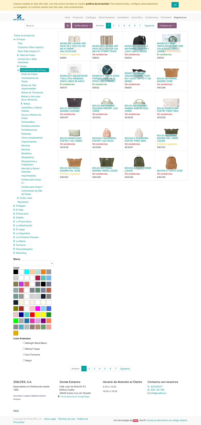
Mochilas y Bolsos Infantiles (30, 170)
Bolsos (27, 103)
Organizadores (29, 141)
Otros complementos (32, 137)
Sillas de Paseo (27, 55)
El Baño (20, 217)
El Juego (20, 229)
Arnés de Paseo (29, 74)
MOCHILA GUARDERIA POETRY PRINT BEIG (136, 139)
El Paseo (21, 39)
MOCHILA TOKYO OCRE (169, 170)
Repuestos (23, 201)
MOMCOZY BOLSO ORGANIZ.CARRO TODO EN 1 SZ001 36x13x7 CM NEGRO (138, 77)
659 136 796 (157, 389)
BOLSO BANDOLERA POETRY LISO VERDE (71, 139)
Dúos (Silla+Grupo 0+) (29, 51)
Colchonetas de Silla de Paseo (31, 192)
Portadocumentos (30, 126)
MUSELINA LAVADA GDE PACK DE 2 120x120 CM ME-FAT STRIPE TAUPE (105, 49)
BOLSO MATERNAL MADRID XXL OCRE (70, 169)
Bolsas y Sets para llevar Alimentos (30, 98)
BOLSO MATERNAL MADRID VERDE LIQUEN (104, 169)
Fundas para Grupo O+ (31, 181)
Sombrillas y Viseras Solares (31, 109)
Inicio (16, 410)
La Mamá (20, 241)
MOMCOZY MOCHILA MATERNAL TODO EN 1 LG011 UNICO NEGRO (137, 49)
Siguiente (149, 25)
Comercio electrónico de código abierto (167, 420)
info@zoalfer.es (158, 393)
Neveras (25, 145)
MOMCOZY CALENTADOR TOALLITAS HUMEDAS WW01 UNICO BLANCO (73, 78)
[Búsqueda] (68, 25)
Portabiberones (29, 129)
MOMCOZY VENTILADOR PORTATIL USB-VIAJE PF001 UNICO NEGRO (105, 78)
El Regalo (20, 205)
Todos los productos (24, 35)
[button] (167, 25)
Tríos (20, 43)
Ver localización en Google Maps (75, 396)
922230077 (157, 386)
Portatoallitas (28, 122)
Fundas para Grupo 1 (32, 186)
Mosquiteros (27, 157)
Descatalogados (24, 249)
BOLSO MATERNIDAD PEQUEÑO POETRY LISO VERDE (105, 108)
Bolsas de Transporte (32, 92)
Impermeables (28, 175)
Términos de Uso (66, 418)
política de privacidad (97, 3)
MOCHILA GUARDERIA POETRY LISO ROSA (104, 139)
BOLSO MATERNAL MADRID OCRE (167, 79)
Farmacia (20, 245)
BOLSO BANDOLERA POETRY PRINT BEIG (168, 109)
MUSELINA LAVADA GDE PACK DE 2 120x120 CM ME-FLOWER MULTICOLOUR (73, 47)
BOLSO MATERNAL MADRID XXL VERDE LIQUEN (167, 138)
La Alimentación (24, 225)
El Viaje (19, 209)
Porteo (23, 66)
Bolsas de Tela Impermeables (28, 87)
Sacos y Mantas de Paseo (31, 116)
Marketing (21, 253)
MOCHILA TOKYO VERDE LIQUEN (138, 169)
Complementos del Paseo (33, 70)
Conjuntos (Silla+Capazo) (30, 47)
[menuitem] (67, 17)
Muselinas (26, 153)
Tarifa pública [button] (81, 25)
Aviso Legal (50, 418)
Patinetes (26, 133)
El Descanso (22, 213)
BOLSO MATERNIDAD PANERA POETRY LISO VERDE (136, 108)
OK (175, 4)
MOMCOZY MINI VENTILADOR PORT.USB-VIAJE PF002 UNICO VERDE (170, 47)
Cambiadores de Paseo (29, 80)
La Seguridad (23, 233)
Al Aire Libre (26, 198)
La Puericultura (23, 221)
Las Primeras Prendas (27, 237)
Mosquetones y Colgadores (29, 163)
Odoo (135, 421)
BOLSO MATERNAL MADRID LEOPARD (70, 109)
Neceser (25, 149)
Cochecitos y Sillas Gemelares (27, 61)
